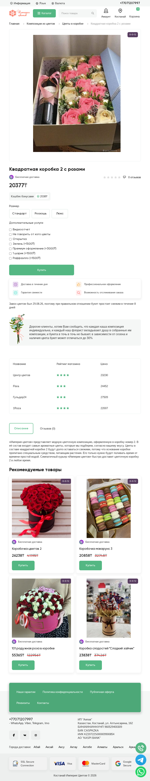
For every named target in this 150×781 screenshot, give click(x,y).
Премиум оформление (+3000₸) (34, 248)
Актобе (87, 747)
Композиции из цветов (41, 23)
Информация (22, 3)
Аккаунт (105, 16)
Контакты (43, 702)
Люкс (59, 213)
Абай (37, 747)
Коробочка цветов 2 (27, 548)
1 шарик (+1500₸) (24, 253)
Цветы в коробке (72, 23)
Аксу (62, 747)
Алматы (102, 747)
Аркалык (134, 747)
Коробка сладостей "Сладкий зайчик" (106, 648)
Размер (14, 206)
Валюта (60, 3)
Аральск (118, 747)
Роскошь (41, 213)
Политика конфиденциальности (63, 691)
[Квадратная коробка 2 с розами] (76, 93)
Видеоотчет (21, 229)
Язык (42, 3)
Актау (73, 747)
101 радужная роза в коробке (33, 648)
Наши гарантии (25, 691)
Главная (14, 23)
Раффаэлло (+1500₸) (26, 258)
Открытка (20, 239)
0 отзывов (134, 177)
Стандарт (19, 213)
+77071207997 (130, 3)
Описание (21, 428)
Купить (41, 269)
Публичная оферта (102, 691)
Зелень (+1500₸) (24, 243)
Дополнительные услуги (26, 223)
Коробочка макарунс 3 (95, 548)
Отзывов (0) (47, 428)
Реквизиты (23, 702)
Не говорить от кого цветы (31, 234)
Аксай (49, 747)
